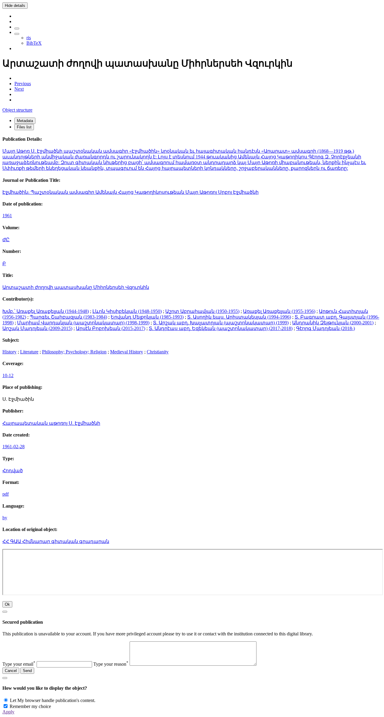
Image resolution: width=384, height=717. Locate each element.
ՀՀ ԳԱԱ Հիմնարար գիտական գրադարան (55, 541)
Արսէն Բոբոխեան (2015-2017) (110, 328)
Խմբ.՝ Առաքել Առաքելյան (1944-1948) (45, 311)
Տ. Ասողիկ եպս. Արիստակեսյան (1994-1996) (239, 317)
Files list (24, 127)
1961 (7, 215)
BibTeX (34, 43)
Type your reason (110, 664)
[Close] (4, 612)
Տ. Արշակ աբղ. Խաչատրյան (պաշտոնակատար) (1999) (221, 322)
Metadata (25, 120)
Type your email (18, 664)
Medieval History (126, 351)
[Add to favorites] (16, 28)
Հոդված (12, 470)
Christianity (158, 351)
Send (27, 670)
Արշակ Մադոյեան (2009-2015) (37, 328)
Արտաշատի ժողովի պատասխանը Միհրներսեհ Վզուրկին (75, 287)
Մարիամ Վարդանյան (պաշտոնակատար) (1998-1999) (83, 322)
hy (4, 517)
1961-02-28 (13, 446)
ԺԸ (6, 239)
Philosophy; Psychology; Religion (74, 351)
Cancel (11, 670)
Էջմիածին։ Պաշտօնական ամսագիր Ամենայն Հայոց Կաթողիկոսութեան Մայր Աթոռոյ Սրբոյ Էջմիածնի (130, 192)
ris (28, 37)
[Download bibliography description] (16, 34)
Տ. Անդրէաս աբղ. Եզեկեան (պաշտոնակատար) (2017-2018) (220, 328)
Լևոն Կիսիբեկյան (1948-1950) (127, 311)
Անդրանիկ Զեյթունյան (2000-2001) (333, 322)
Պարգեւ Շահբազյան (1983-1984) (68, 317)
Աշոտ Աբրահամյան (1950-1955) (202, 311)
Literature (29, 351)
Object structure (17, 109)
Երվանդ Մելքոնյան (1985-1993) (147, 317)
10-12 (8, 375)
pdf (5, 493)
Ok (7, 604)
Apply (8, 711)
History (9, 351)
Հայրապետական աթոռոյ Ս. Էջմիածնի (51, 423)
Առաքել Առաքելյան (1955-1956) (279, 311)
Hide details (15, 5)
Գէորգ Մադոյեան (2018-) (325, 328)
